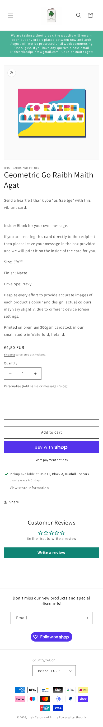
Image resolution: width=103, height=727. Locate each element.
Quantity (10, 363)
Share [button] (14, 502)
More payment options (51, 460)
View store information (29, 487)
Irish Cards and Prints (43, 717)
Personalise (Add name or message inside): (36, 386)
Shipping (9, 354)
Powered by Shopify (72, 717)
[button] (10, 15)
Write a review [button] (51, 552)
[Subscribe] (86, 618)
